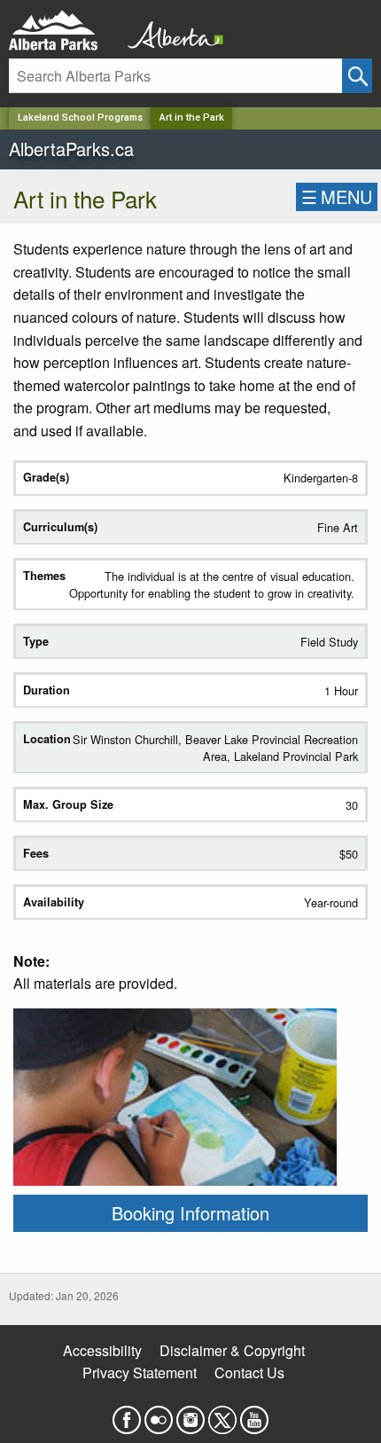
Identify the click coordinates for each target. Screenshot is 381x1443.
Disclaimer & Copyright (232, 1350)
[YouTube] (254, 1414)
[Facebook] (127, 1414)
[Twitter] (222, 1414)
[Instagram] (190, 1414)
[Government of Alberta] (170, 30)
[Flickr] (158, 1414)
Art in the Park (191, 117)
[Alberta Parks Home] (64, 30)
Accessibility (102, 1350)
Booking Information (190, 1213)
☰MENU (336, 196)
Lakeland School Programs (80, 117)
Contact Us (249, 1372)
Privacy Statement (139, 1372)
